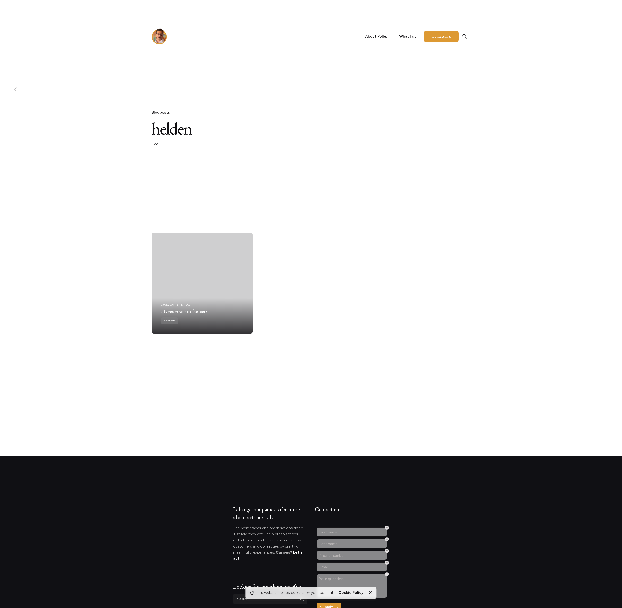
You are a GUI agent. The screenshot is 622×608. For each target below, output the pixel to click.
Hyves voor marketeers (184, 311)
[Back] (16, 89)
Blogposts (161, 112)
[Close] (370, 593)
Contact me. (441, 36)
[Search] (464, 36)
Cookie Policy (350, 592)
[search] (301, 599)
